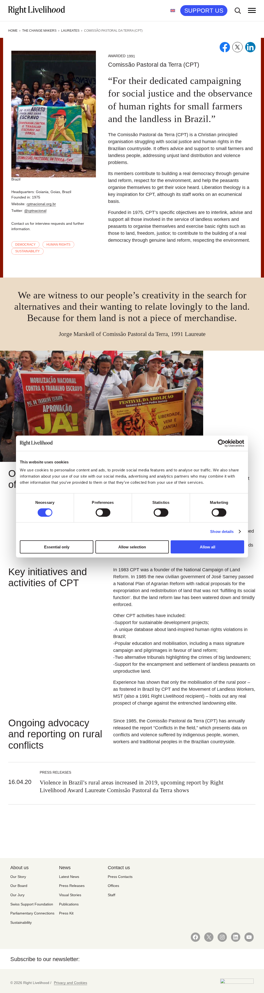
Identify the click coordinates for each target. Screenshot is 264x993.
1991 (131, 56)
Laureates (70, 30)
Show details (222, 531)
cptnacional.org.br (41, 204)
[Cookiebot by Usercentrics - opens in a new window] (221, 443)
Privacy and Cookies (70, 983)
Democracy (25, 244)
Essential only (56, 547)
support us (203, 10)
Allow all (207, 547)
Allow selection (132, 547)
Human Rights (58, 244)
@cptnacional (35, 211)
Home (13, 30)
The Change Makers (39, 30)
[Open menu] (252, 10)
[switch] (103, 512)
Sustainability (27, 251)
